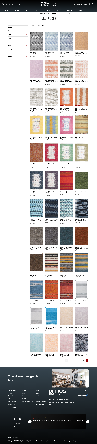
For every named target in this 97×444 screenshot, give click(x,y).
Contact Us (10, 396)
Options (10, 52)
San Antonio (65, 400)
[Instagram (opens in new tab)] (80, 391)
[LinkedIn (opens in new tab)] (83, 390)
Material (10, 49)
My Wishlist (24, 399)
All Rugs (5, 10)
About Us (10, 393)
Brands (59, 10)
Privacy (9, 437)
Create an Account (26, 396)
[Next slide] (69, 13)
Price (9, 45)
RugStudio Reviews (12, 401)
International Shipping (41, 401)
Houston (51, 400)
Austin (58, 400)
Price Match (38, 396)
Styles (27, 10)
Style (9, 30)
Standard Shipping (40, 399)
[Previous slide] (28, 13)
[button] (89, 4)
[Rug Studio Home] (48, 4)
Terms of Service (40, 404)
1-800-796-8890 (82, 4)
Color (9, 34)
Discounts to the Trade (27, 401)
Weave (9, 38)
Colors (17, 10)
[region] (59, 422)
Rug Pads (70, 10)
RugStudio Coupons (13, 404)
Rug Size (10, 27)
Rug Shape (10, 56)
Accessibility (16, 437)
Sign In (23, 393)
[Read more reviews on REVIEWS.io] (18, 427)
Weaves (38, 10)
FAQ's (9, 399)
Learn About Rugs (12, 407)
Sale (80, 10)
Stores (91, 10)
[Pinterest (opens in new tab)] (85, 391)
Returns (37, 393)
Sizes (48, 10)
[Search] (3, 4)
